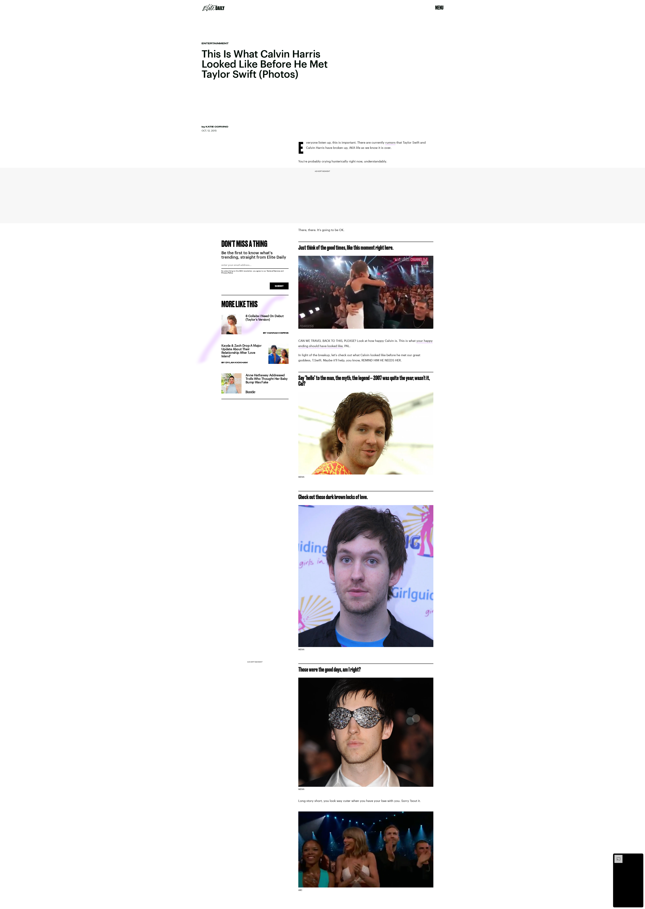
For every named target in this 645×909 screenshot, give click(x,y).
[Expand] (616, 857)
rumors (390, 142)
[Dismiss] (639, 857)
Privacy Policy (227, 273)
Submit (279, 286)
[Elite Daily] (213, 7)
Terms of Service (273, 271)
